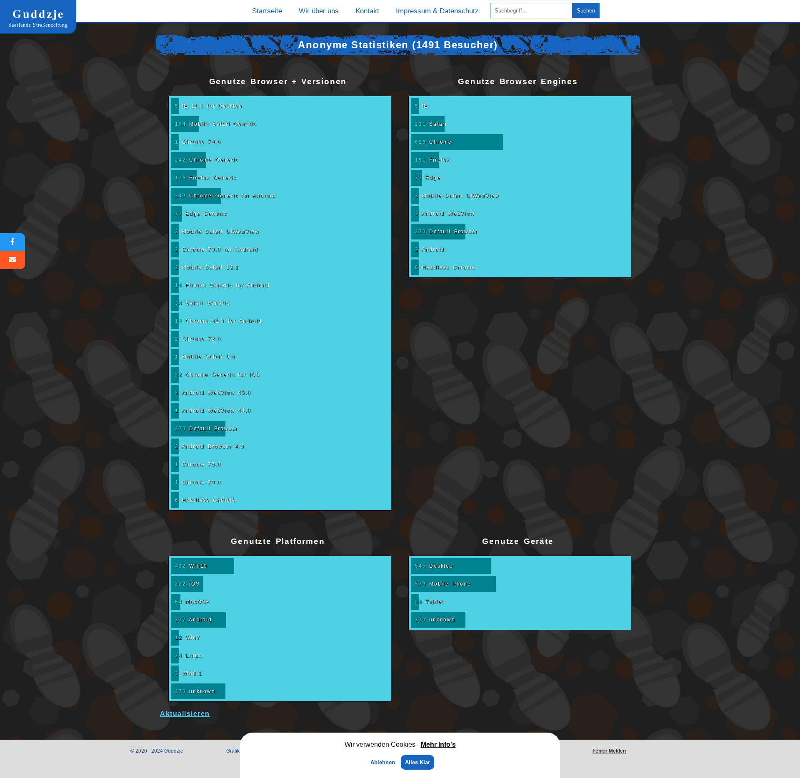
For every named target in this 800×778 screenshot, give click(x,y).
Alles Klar (417, 762)
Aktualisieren (185, 713)
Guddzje (38, 16)
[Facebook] (12, 242)
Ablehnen (382, 762)
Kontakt (367, 11)
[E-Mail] (12, 260)
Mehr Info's (438, 744)
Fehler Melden (609, 751)
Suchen (586, 10)
